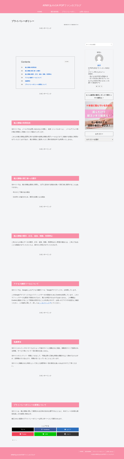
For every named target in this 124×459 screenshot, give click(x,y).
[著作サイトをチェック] (97, 86)
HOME (81, 451)
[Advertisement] (45, 41)
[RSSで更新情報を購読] (101, 86)
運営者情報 (88, 451)
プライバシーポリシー (99, 451)
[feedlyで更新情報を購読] (99, 86)
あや (99, 65)
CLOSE (66, 61)
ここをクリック (44, 303)
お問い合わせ (109, 451)
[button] (68, 434)
